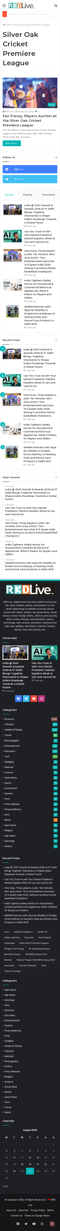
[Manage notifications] (52, 1223)
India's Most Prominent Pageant (34, 943)
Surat (43, 965)
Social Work (10, 788)
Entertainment (12, 746)
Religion (8, 830)
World (7, 820)
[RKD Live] (21, 5)
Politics (8, 846)
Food (7, 798)
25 (14, 1171)
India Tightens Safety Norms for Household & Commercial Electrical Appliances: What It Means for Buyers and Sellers (40, 431)
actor (6, 932)
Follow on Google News (37, 1215)
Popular (27, 194)
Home (8, 24)
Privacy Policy (38, 1210)
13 (30, 1157)
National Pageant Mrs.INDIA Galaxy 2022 (35, 960)
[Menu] (4, 6)
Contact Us (16, 1215)
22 (45, 1164)
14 (38, 1157)
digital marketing (12, 937)
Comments (48, 194)
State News (10, 777)
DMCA (50, 1210)
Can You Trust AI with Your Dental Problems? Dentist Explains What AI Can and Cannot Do (44, 670)
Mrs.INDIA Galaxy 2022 (36, 954)
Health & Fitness (13, 729)
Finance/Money (12, 809)
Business (9, 719)
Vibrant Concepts (12, 971)
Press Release (12, 804)
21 (38, 1164)
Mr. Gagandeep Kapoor (39, 948)
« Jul (4, 1186)
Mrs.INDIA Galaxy (12, 954)
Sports (8, 783)
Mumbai (8, 960)
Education (9, 751)
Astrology (9, 841)
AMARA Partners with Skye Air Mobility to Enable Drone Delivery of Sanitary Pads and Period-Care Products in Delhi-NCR (40, 454)
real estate (9, 965)
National (8, 767)
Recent (9, 194)
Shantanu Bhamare (28, 965)
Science (8, 772)
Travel (7, 735)
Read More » (11, 143)
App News (9, 835)
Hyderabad (9, 943)
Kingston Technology (14, 948)
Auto (7, 814)
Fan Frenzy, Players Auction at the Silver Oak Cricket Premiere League (30, 120)
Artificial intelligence (23, 932)
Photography (11, 740)
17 (6, 1164)
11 (14, 1157)
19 (22, 1164)
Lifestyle (9, 724)
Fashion (8, 793)
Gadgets (9, 761)
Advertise (23, 1210)
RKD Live (9, 111)
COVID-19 (42, 932)
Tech (7, 756)
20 (30, 1164)
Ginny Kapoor (44, 937)
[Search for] (56, 6)
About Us (11, 1210)
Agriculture (10, 825)
